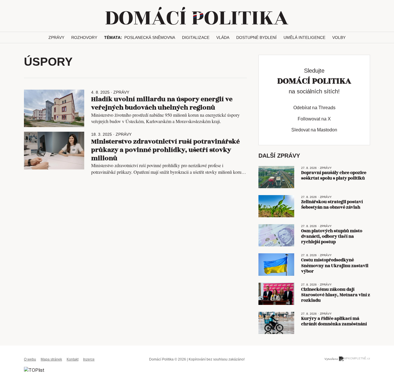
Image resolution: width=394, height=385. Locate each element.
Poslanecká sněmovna (149, 37)
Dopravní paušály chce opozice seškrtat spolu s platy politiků (333, 175)
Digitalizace (195, 37)
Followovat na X (314, 118)
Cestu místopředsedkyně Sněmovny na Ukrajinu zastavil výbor (334, 265)
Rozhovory (84, 37)
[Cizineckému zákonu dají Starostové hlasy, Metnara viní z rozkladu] (276, 294)
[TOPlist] (34, 370)
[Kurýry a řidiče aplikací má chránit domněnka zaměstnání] (276, 323)
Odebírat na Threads (314, 107)
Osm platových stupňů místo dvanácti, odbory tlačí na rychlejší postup (331, 236)
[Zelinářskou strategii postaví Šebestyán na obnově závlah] (276, 206)
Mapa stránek (51, 359)
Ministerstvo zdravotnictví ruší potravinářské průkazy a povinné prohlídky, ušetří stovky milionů (165, 150)
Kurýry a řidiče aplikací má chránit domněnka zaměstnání (334, 321)
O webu (30, 359)
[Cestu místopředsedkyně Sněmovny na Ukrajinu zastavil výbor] (276, 264)
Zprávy (56, 37)
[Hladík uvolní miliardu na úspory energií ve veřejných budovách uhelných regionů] (54, 108)
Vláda (222, 37)
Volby (339, 37)
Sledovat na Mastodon (314, 129)
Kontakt (72, 359)
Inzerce (89, 359)
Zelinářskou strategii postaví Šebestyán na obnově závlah (332, 205)
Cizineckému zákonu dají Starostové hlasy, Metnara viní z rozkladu (335, 295)
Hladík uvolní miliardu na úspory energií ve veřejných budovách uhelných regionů (161, 103)
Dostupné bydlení (256, 37)
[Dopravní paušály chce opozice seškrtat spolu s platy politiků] (276, 177)
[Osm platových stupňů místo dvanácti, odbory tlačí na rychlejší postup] (276, 235)
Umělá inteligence (304, 37)
